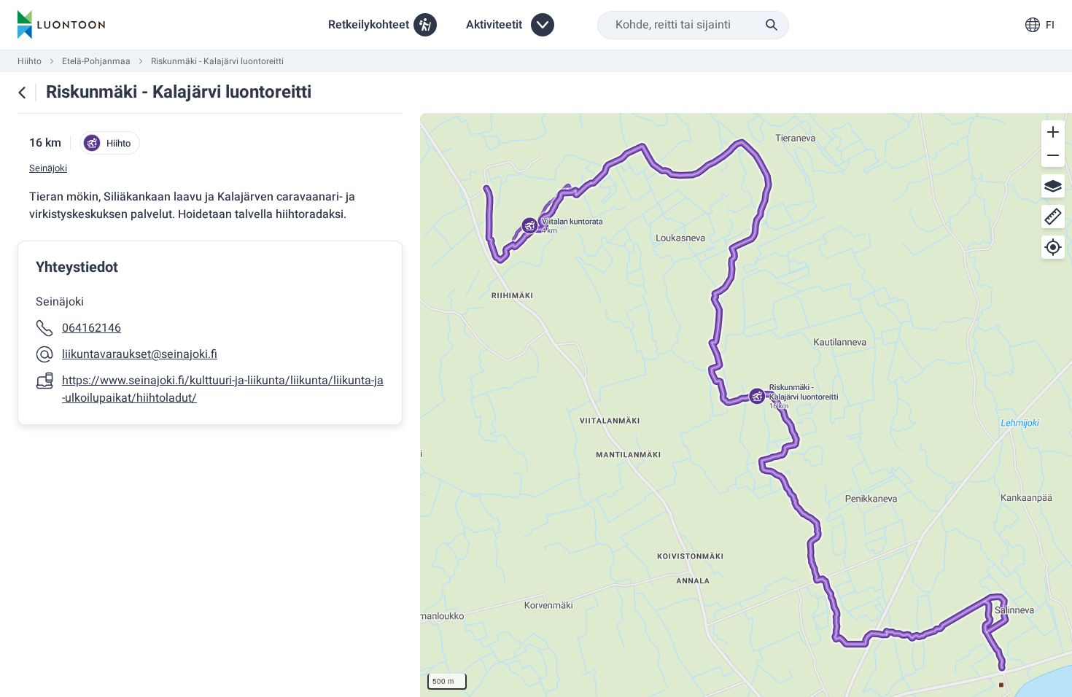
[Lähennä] (1053, 132)
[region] (746, 405)
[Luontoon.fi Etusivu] (61, 24)
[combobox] (693, 25)
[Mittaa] (1053, 216)
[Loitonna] (1053, 155)
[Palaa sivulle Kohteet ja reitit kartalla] (21, 92)
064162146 (91, 328)
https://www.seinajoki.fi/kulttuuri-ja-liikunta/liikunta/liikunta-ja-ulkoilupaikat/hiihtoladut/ (223, 389)
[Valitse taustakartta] (1053, 186)
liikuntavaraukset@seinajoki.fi (139, 354)
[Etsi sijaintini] (1053, 247)
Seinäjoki (48, 168)
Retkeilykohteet (368, 25)
